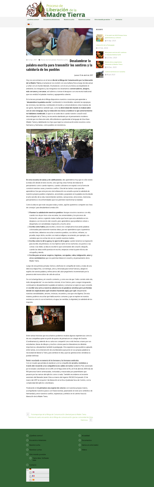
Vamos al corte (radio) (90, 445)
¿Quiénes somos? (33, 19)
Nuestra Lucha (69, 19)
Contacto (118, 19)
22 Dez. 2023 (112, 58)
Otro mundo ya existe (102, 19)
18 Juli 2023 (111, 75)
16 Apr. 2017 (32, 60)
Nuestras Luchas (84, 19)
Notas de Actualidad (48, 60)
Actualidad (86, 436)
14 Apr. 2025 (111, 41)
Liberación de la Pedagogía (105, 45)
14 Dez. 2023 (111, 67)
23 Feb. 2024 (103, 48)
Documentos (87, 440)
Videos (84, 450)
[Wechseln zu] (28, 24)
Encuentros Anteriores (51, 19)
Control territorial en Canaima (115, 71)
